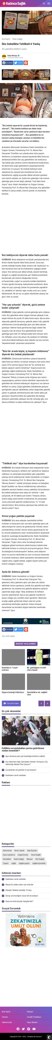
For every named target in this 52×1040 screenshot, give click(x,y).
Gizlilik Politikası (34, 1017)
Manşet (30, 859)
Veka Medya (12, 56)
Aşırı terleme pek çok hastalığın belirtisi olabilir (25, 756)
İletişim (30, 1012)
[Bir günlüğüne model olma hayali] (38, 657)
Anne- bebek (19, 851)
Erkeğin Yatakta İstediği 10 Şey (18, 890)
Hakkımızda (7, 1022)
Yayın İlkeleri (32, 1022)
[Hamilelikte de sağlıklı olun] (38, 682)
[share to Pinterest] (25, 63)
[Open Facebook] (18, 1029)
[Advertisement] (26, 224)
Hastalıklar (7, 859)
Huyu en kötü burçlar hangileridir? (19, 901)
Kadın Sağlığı (10, 636)
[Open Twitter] (23, 1029)
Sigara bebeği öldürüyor (13, 692)
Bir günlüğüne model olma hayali (36, 669)
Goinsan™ (39, 1036)
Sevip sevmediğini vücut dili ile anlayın (21, 896)
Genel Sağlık (36, 855)
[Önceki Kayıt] (41, 703)
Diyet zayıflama (9, 855)
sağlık (13, 863)
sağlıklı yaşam (24, 863)
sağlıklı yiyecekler (39, 863)
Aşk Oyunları (32, 851)
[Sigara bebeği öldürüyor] (13, 682)
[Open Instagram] (28, 1029)
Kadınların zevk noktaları (15, 775)
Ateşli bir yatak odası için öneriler (19, 884)
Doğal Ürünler (23, 855)
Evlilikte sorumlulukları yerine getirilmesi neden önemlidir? (23, 749)
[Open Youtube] (34, 1029)
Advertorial (7, 851)
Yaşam (5, 863)
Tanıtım (5, 1017)
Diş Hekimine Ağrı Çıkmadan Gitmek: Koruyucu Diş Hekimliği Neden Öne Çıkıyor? (26, 763)
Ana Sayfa (6, 1012)
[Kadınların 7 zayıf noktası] (13, 657)
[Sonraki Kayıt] (47, 703)
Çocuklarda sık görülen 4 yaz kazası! (20, 770)
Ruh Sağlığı (40, 859)
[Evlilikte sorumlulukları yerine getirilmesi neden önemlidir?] (26, 730)
